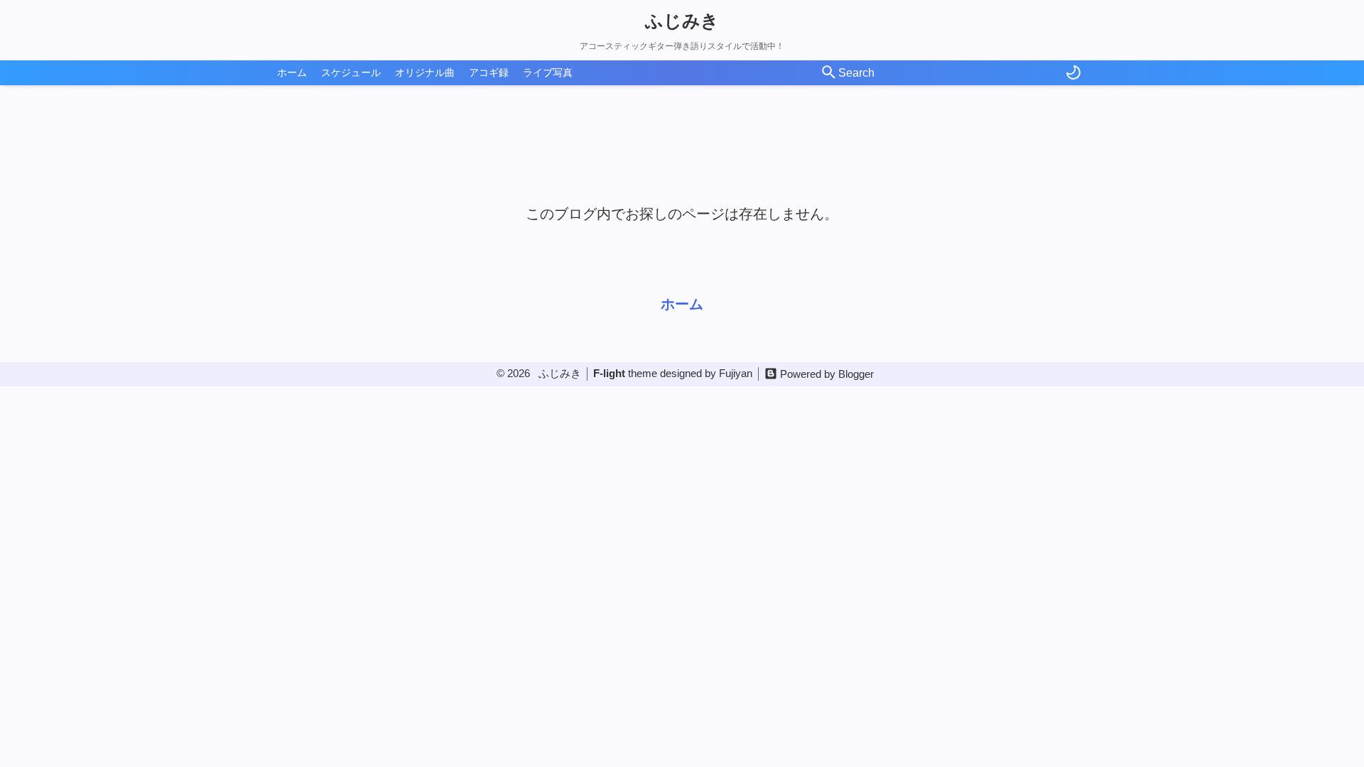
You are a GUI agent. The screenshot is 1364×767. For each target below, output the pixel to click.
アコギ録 (489, 72)
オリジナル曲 (425, 72)
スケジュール (351, 72)
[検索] (829, 73)
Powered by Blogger (827, 374)
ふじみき (682, 21)
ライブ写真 (548, 72)
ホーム (292, 72)
